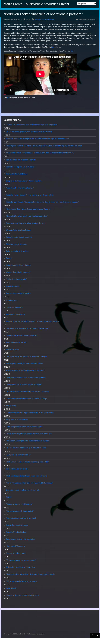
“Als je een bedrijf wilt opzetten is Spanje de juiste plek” (27, 356)
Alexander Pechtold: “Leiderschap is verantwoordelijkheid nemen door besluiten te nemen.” (40, 153)
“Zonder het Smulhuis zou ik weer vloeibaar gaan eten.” (27, 216)
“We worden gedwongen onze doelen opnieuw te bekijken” (27, 441)
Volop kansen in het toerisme (17, 420)
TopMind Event (11, 300)
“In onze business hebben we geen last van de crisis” (26, 448)
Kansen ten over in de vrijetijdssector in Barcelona (25, 370)
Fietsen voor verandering (15, 314)
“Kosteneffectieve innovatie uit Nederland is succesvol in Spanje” (30, 574)
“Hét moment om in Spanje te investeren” (21, 581)
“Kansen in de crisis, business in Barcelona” (22, 595)
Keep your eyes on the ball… (17, 342)
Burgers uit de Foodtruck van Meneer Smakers (23, 181)
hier (52, 47)
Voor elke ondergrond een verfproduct (20, 167)
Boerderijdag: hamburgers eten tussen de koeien (24, 363)
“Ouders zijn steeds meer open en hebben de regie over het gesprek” (32, 125)
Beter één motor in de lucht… (17, 251)
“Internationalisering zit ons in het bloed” (21, 518)
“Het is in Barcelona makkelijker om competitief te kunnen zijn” (29, 483)
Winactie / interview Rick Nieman (18, 230)
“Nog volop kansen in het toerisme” (19, 504)
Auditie (8, 497)
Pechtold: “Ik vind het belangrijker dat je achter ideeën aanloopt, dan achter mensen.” (38, 139)
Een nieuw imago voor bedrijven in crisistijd (22, 490)
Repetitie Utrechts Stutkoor (16, 532)
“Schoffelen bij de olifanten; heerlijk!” (20, 188)
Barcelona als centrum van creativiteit (20, 539)
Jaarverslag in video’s (14, 307)
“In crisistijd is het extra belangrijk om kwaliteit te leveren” (27, 392)
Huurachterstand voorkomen (16, 174)
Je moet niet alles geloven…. (17, 553)
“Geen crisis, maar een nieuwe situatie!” (21, 560)
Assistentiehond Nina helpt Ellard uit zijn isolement (25, 223)
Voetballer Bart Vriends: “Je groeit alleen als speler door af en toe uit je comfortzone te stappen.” (42, 202)
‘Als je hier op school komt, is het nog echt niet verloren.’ (27, 328)
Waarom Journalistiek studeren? (18, 272)
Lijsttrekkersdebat (13, 286)
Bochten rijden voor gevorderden (18, 293)
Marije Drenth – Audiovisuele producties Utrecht (36, 4)
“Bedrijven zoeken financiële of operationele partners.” (26, 378)
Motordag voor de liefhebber (16, 244)
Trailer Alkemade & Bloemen (17, 525)
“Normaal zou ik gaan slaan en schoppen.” (22, 335)
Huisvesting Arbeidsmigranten (17, 469)
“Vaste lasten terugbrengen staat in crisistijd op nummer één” (29, 434)
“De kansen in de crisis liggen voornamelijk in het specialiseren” (30, 413)
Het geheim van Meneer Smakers (18, 265)
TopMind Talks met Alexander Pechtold (21, 160)
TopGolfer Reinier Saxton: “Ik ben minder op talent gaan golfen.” (30, 195)
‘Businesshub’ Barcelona (15, 546)
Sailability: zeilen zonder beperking (19, 237)
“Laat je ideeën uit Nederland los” (18, 455)
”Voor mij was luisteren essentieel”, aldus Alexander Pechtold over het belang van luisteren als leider (44, 146)
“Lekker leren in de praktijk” (16, 279)
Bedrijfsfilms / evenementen (45, 19)
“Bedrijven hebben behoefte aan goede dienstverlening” (26, 476)
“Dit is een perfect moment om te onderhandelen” (24, 427)
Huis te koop (11, 406)
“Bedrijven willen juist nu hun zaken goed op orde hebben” (27, 462)
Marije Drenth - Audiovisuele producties (30, 634)
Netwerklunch (11, 588)
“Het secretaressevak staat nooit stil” (20, 511)
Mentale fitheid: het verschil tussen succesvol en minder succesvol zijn (33, 321)
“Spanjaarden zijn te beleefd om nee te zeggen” (24, 385)
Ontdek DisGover (12, 349)
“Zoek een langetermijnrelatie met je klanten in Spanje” (26, 399)
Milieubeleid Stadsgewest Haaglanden (20, 567)
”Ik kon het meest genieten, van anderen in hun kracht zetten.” (29, 132)
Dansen (9, 258)
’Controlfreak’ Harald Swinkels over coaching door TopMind (28, 209)
